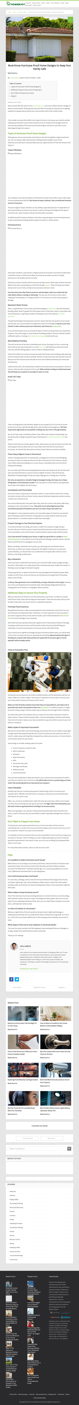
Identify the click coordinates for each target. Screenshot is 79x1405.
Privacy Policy (13, 1394)
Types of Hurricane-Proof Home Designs (25, 87)
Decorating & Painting (16, 1203)
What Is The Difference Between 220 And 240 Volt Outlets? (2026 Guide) (12, 1352)
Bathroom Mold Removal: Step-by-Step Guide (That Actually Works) (12, 1306)
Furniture (12, 1215)
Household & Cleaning (16, 1227)
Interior (12, 1231)
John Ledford (14, 78)
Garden (62, 3)
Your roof (42, 347)
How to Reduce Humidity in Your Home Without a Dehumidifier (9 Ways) (11, 1321)
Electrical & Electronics (16, 1207)
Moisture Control (37, 5)
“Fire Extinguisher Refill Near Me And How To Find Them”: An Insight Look (33, 1332)
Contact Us (32, 1394)
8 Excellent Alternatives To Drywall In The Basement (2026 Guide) (11, 1383)
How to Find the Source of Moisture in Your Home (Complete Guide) (12, 1337)
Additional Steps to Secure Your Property (25, 90)
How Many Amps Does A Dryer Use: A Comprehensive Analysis (34, 1364)
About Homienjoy (23, 1394)
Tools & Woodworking (16, 1255)
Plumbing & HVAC (15, 1247)
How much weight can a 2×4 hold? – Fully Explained (33, 1305)
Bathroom (13, 1191)
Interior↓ (43, 3)
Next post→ (52, 1138)
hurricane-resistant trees (55, 437)
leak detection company (36, 336)
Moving (12, 1243)
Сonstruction (28, 3)
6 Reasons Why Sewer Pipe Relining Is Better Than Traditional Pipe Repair (33, 1348)
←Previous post (27, 1138)
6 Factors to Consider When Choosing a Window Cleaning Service (33, 1291)
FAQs (12, 96)
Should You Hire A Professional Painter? (33, 1317)
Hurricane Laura (38, 106)
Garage (66, 3)
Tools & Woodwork (55, 3)
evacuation (44, 707)
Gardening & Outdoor (16, 1223)
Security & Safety (36, 3)
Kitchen (12, 1235)
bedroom (12, 1195)
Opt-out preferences (41, 1394)
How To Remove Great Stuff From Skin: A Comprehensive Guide (33, 1379)
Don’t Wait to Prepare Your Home (22, 93)
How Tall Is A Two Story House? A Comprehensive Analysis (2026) (12, 1368)
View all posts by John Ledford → (29, 969)
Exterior (48, 3)
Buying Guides (28, 5)
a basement (52, 309)
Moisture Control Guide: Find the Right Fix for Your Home (12, 1291)
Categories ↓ (62, 987)
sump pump (57, 326)
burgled (47, 285)
